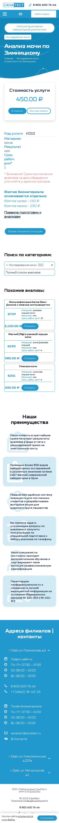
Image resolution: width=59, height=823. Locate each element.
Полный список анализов (23, 272)
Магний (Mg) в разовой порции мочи (28, 335)
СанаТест (34, 798)
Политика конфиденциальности (29, 801)
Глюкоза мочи (28, 366)
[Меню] (4, 14)
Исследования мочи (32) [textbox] (25, 265)
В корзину (17, 111)
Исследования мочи (28, 58)
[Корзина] (20, 14)
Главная (8, 58)
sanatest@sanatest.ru (26, 733)
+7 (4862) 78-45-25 (25, 692)
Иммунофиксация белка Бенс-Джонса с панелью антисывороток (28, 303)
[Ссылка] (13, 4)
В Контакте (19, 739)
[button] (29, 326)
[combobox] (29, 265)
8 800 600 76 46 (23, 686)
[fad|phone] (30, 4)
